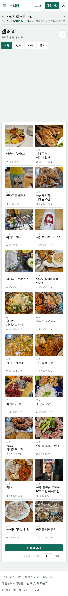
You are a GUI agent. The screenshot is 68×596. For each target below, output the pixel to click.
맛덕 (18, 45)
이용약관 (47, 577)
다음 (57, 556)
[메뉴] (4, 5)
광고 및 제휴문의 (37, 583)
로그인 (38, 5)
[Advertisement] (34, 85)
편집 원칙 (16, 577)
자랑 (30, 45)
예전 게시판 (32, 577)
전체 (7, 45)
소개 (4, 577)
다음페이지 (34, 547)
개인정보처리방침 (12, 583)
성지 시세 (6, 20)
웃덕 (42, 45)
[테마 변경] (63, 5)
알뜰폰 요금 (19, 20)
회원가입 (51, 5)
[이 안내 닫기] (64, 16)
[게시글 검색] (63, 34)
